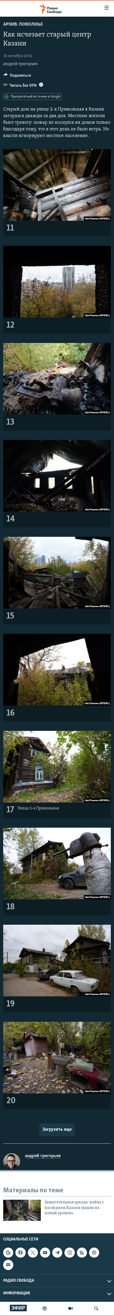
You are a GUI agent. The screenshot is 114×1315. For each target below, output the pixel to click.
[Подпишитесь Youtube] (45, 1253)
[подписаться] (8, 1265)
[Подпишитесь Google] (8, 1253)
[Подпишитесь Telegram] (57, 1253)
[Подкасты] (94, 1253)
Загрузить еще (57, 1129)
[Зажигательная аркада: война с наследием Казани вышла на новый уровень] (22, 1210)
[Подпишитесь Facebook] (20, 1253)
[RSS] (82, 1253)
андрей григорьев (20, 64)
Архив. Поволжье (23, 24)
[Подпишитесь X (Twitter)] (33, 1253)
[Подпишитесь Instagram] (69, 1253)
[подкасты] (44, 1308)
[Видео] (70, 1308)
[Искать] (96, 1308)
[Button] (17, 77)
